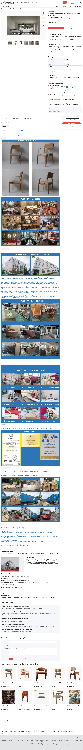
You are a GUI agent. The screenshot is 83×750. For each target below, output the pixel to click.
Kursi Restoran (21, 8)
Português (37, 740)
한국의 (51, 740)
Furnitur (7, 8)
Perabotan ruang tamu (5, 720)
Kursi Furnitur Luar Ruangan (44, 731)
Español (27, 740)
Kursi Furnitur (21, 731)
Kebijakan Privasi (28, 737)
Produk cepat (48, 737)
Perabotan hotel (45, 717)
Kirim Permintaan (56, 28)
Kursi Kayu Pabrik (12, 731)
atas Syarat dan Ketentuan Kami (43, 745)
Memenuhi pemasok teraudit (56, 737)
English (6, 740)
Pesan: (6, 648)
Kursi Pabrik (4, 731)
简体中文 (10, 740)
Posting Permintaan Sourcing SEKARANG (33, 658)
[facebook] (75, 737)
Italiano (41, 740)
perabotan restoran (25, 717)
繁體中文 (15, 740)
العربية (55, 740)
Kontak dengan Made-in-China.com (38, 737)
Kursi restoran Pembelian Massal (67, 731)
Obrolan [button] (74, 28)
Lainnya (2, 733)
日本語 (19, 740)
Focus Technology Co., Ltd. (38, 743)
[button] (61, 2)
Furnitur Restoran (13, 8)
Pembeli (57, 6)
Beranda (2, 8)
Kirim (10, 658)
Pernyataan (13, 737)
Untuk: (6, 645)
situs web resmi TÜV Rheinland (34, 553)
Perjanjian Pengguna (20, 737)
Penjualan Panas (4, 717)
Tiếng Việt (76, 740)
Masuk (80, 3)
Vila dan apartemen (65, 717)
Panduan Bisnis (70, 737)
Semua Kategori (6, 6)
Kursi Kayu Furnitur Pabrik (31, 731)
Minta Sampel (69, 30)
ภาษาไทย (67, 740)
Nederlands (60, 740)
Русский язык (46, 740)
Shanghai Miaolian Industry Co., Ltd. (58, 17)
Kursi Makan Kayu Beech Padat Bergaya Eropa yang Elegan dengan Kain (57, 707)
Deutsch (32, 740)
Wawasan (64, 737)
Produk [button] (20, 2)
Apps (70, 6)
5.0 (68, 119)
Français (23, 740)
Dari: (7, 642)
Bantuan (64, 6)
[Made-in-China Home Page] (7, 2)
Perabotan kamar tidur (25, 720)
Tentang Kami (7, 737)
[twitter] (77, 737)
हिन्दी (64, 740)
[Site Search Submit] (65, 2)
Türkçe (72, 740)
